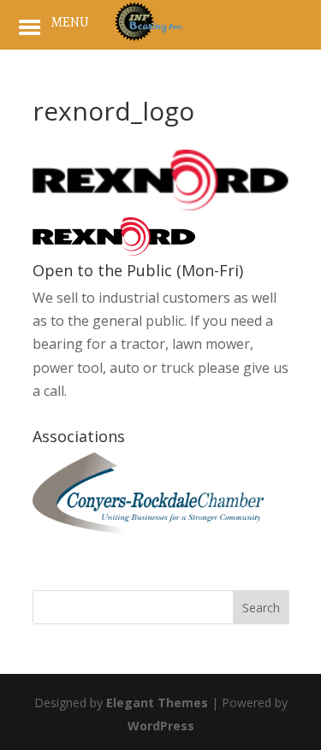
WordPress (161, 726)
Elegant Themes (157, 702)
